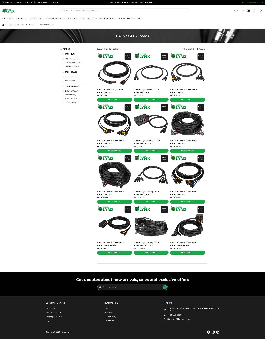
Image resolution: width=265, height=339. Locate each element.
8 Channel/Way (71, 102)
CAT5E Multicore (72, 59)
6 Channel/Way (71, 98)
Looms (31, 25)
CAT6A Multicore (72, 66)
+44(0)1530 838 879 (175, 315)
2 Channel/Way (71, 91)
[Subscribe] (165, 287)
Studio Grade (70, 77)
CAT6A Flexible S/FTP (74, 63)
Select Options (114, 100)
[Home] (3, 25)
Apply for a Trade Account (251, 2)
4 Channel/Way (71, 95)
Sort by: (100, 49)
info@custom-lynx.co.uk (23, 2)
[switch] (248, 10)
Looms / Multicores (17, 25)
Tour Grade (70, 81)
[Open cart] (261, 10)
